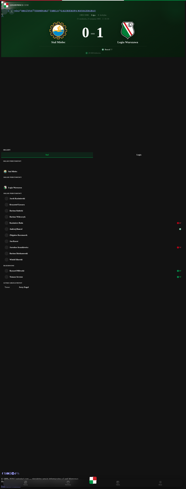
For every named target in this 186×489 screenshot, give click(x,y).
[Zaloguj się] (2, 16)
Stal (47, 155)
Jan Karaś (14, 241)
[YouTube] (7, 474)
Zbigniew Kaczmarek (18, 235)
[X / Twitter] (5, 474)
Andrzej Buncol (16, 229)
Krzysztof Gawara (17, 205)
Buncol (107, 50)
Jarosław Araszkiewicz (19, 247)
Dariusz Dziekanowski (19, 253)
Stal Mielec (12, 171)
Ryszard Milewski (17, 271)
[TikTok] (15, 474)
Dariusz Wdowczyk (17, 217)
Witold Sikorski (16, 259)
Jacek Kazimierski (17, 198)
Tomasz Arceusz (16, 277)
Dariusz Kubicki (16, 211)
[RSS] (18, 474)
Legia (139, 155)
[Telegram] (13, 474)
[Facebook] (2, 474)
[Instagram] (10, 474)
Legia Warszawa (15, 188)
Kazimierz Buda (16, 223)
